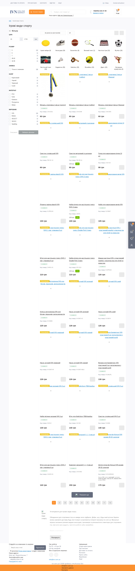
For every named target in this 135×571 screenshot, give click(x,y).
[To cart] (63, 116)
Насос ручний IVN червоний (50, 363)
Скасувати (13, 132)
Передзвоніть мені (15, 561)
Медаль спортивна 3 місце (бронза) (111, 105)
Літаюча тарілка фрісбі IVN (49, 204)
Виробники (83, 557)
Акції (59, 3)
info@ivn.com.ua (54, 559)
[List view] (116, 33)
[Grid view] (122, 33)
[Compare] (64, 83)
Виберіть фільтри (28, 132)
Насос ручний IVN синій (106, 312)
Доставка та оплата (18, 3)
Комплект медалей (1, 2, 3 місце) (81, 465)
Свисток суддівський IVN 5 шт (109, 416)
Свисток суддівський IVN (49, 153)
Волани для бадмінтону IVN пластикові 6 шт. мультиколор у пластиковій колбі (109, 365)
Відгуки (52, 3)
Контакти (43, 3)
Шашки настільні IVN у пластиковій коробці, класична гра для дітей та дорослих (111, 260)
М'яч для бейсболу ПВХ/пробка (80, 416)
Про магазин (32, 3)
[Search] (51, 12)
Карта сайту (83, 555)
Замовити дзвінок (98, 13)
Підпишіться (40, 547)
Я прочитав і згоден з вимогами (27, 551)
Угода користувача (24, 551)
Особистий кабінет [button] (118, 3)
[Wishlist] (64, 79)
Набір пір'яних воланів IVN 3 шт (51, 416)
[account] (131, 245)
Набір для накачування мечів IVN (110, 204)
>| (110, 503)
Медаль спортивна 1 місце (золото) (53, 105)
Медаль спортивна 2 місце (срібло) (82, 105)
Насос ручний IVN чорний (78, 363)
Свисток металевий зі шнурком (80, 153)
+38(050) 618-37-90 (100, 11)
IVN (10, 21)
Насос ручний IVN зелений (78, 312)
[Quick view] (64, 74)
